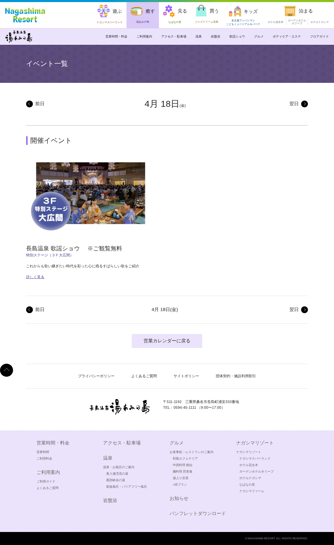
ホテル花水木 (275, 22)
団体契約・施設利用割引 (236, 376)
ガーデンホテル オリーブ (297, 22)
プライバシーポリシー (96, 376)
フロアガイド (319, 36)
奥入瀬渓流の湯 (117, 473)
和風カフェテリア (185, 458)
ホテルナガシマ (320, 22)
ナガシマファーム (251, 491)
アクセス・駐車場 (173, 36)
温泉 (198, 36)
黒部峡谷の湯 (115, 480)
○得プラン (180, 484)
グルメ (259, 36)
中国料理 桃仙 (182, 465)
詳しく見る (35, 277)
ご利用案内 (144, 36)
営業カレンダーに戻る (167, 340)
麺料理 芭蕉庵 (182, 471)
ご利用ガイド (46, 481)
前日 (40, 103)
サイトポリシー (186, 376)
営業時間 (43, 452)
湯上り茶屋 (180, 478)
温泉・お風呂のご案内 (118, 467)
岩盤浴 (215, 36)
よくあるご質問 (144, 376)
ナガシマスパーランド (255, 458)
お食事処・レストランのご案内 (191, 452)
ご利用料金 (44, 458)
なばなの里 (247, 484)
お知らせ (179, 498)
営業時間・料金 (116, 36)
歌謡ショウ (237, 36)
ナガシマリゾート (248, 452)
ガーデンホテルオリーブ (256, 471)
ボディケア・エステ (287, 36)
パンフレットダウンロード (198, 513)
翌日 (294, 103)
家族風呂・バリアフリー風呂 (126, 486)
